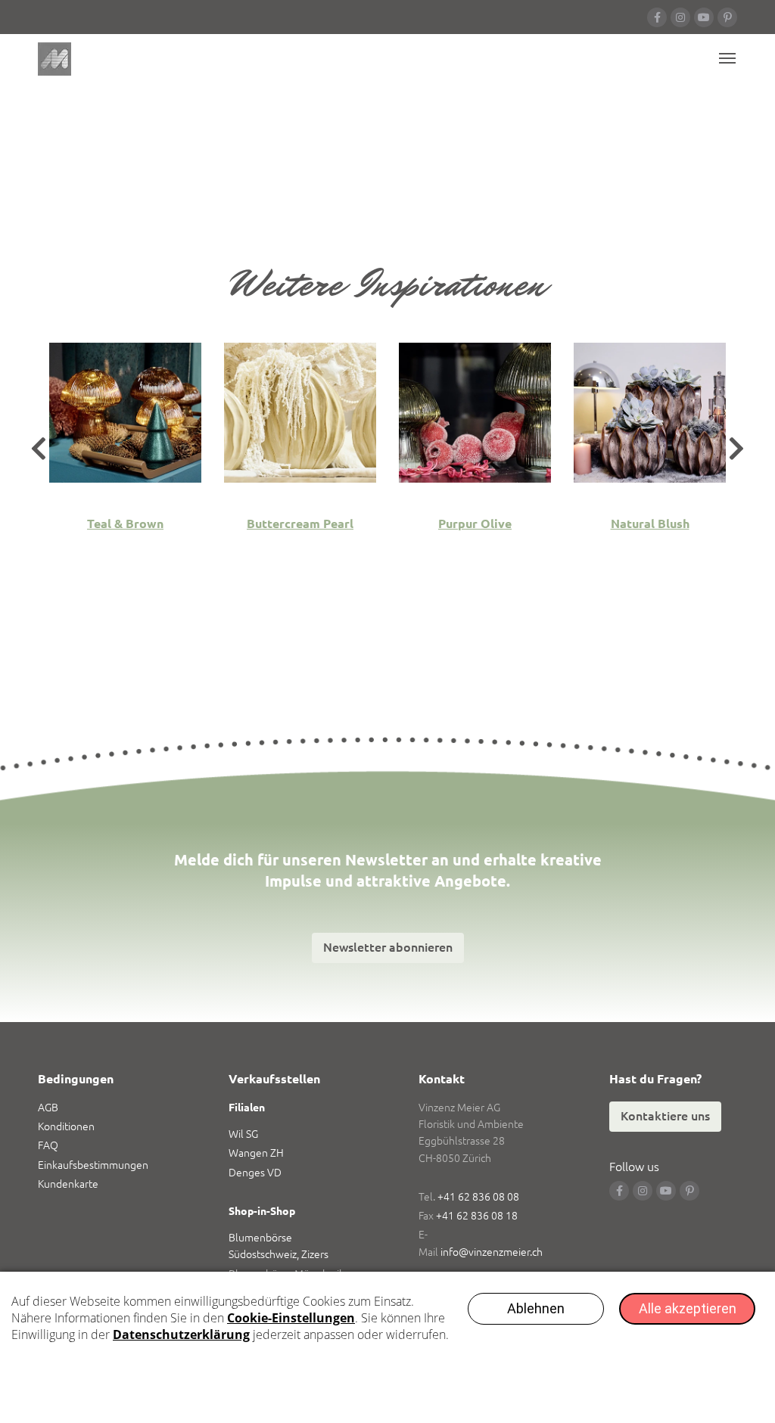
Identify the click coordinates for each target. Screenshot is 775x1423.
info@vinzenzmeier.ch (491, 1252)
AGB (48, 1107)
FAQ (48, 1145)
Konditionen (66, 1126)
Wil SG (243, 1134)
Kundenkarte (68, 1184)
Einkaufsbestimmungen (93, 1165)
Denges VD (255, 1173)
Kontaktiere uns (665, 1116)
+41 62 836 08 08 (478, 1197)
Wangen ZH (256, 1153)
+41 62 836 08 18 (477, 1216)
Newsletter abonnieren (388, 947)
